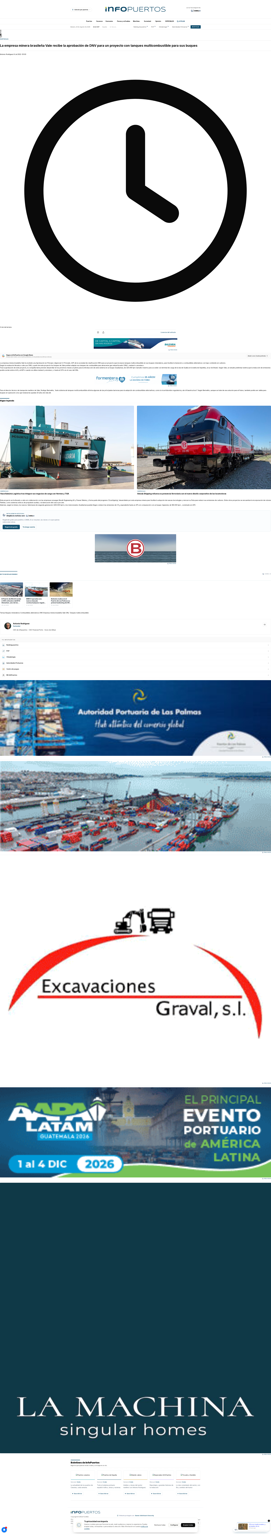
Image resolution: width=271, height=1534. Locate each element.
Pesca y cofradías (123, 21)
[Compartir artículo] (103, 332)
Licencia (168, 332)
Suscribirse (78, 1493)
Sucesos (99, 21)
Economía (109, 21)
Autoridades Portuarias (179, 27)
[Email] (265, 625)
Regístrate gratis (11, 527)
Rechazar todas (160, 1525)
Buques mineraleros (12, 613)
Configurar (174, 1525)
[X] (135, 30)
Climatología (163, 27)
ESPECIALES (169, 21)
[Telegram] (135, 35)
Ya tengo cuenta (29, 527)
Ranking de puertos (140, 27)
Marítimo (136, 21)
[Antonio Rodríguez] (7, 626)
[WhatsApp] (135, 33)
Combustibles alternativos (29, 613)
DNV (41, 613)
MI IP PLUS (195, 27)
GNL (67, 613)
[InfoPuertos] (135, 9)
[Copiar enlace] (1, 37)
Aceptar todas (188, 1525)
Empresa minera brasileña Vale (54, 613)
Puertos (89, 21)
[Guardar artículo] (98, 332)
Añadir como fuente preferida (257, 356)
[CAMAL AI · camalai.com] (196, 10)
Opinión (158, 21)
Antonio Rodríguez (6, 54)
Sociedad (147, 21)
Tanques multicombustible (79, 613)
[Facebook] (135, 32)
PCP (152, 27)
